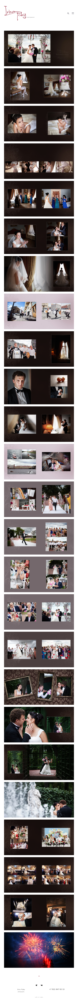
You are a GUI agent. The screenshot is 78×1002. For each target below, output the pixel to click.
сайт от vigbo (39, 997)
